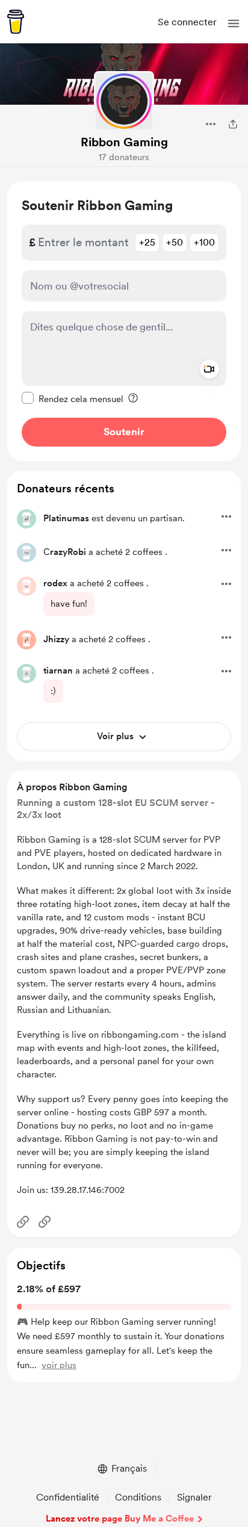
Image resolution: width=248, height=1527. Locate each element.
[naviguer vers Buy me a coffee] (15, 22)
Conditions (138, 1497)
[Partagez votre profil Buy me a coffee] (233, 124)
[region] (124, 321)
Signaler (194, 1497)
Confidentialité (67, 1497)
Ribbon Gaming (124, 142)
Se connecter (187, 22)
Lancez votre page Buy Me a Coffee (120, 1518)
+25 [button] (147, 242)
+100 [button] (204, 242)
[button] (233, 23)
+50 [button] (174, 242)
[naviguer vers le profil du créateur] (124, 101)
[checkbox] (72, 398)
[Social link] (23, 1222)
